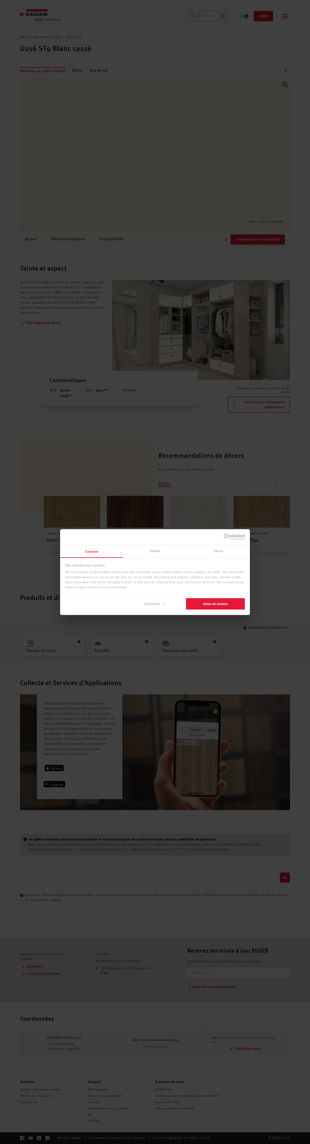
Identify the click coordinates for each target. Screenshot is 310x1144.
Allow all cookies (215, 604)
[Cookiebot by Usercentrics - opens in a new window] (226, 537)
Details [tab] (155, 551)
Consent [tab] (91, 551)
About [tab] (218, 551)
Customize (152, 604)
